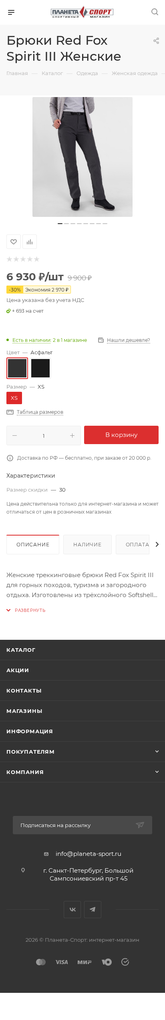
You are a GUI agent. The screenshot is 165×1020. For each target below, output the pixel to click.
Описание (32, 545)
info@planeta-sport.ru (88, 853)
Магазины (24, 711)
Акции (17, 670)
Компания (25, 772)
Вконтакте (72, 909)
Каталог (21, 650)
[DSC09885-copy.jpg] (82, 157)
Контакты (23, 690)
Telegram (92, 909)
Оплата (137, 545)
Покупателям (30, 751)
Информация (29, 731)
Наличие (87, 545)
